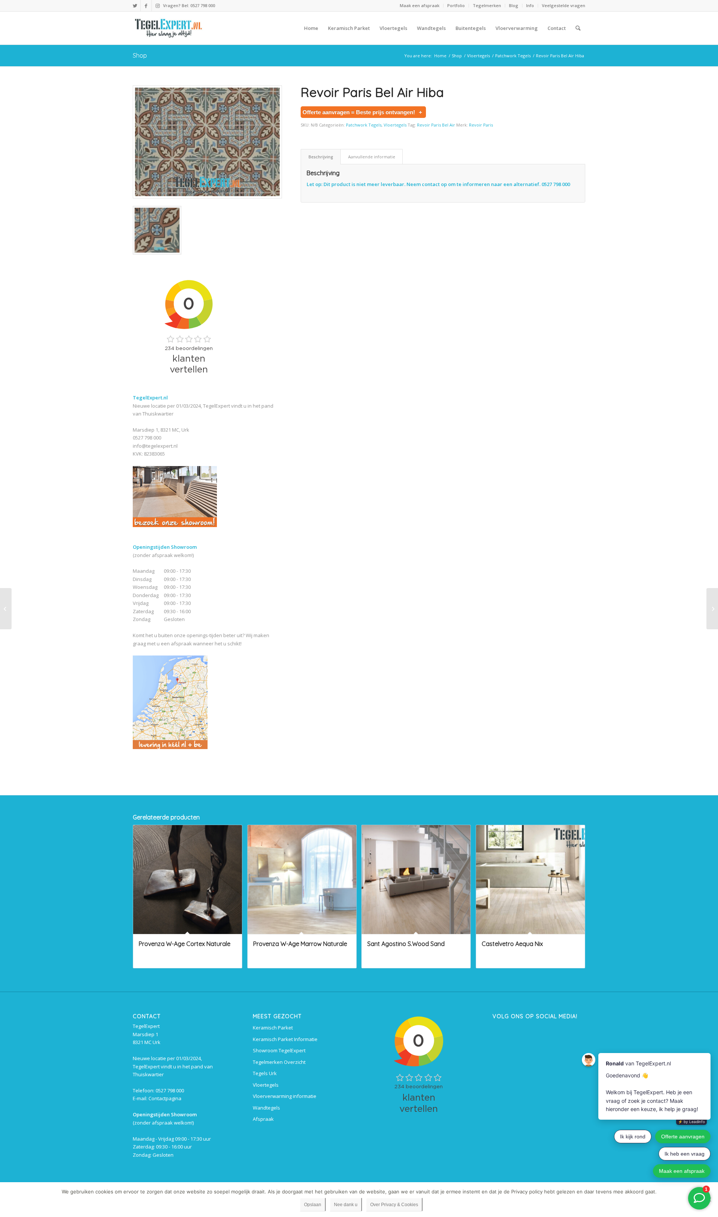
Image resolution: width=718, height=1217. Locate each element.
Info (530, 5)
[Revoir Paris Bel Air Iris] (712, 608)
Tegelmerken (487, 5)
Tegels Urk (265, 1073)
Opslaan (312, 1204)
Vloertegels (395, 125)
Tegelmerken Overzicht (279, 1062)
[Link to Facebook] (146, 5)
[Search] (578, 28)
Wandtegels (266, 1107)
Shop (140, 55)
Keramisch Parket (273, 1027)
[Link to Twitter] (134, 5)
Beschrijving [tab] (321, 156)
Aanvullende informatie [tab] (371, 156)
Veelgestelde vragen (563, 5)
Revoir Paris (481, 125)
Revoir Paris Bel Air (436, 125)
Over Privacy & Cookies (394, 1204)
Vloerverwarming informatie (284, 1096)
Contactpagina (164, 1098)
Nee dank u (346, 1204)
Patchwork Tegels (363, 125)
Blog (513, 5)
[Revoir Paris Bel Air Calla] (6, 608)
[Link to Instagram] (157, 5)
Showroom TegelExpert (279, 1050)
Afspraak (263, 1119)
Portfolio (456, 5)
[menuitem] (420, 5)
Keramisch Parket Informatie (285, 1039)
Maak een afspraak (419, 5)
